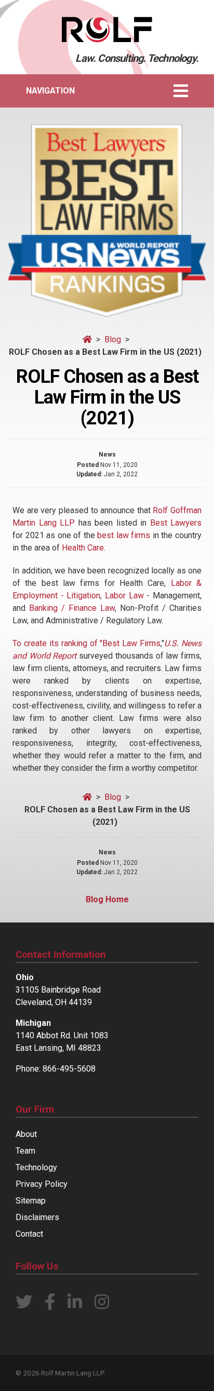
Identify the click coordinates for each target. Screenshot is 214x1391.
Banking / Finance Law (72, 608)
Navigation (50, 91)
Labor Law (124, 595)
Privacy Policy (42, 1184)
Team (25, 1151)
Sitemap (31, 1201)
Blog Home (107, 899)
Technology (36, 1167)
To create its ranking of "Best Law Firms (86, 643)
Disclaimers (37, 1217)
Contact (29, 1234)
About (26, 1134)
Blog (113, 339)
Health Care (83, 548)
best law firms (123, 535)
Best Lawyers (176, 523)
